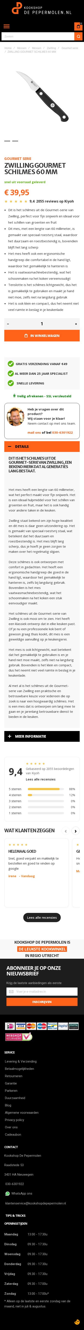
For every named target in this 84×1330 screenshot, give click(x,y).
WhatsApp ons (21, 1193)
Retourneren (13, 1076)
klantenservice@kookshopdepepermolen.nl (35, 1203)
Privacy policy (14, 1120)
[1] (7, 141)
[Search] (78, 36)
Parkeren (11, 1091)
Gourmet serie (70, 48)
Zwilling (51, 48)
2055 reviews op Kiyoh (55, 201)
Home (8, 48)
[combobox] (42, 36)
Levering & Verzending (21, 1061)
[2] (15, 141)
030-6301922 (62, 432)
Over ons (11, 1127)
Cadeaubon (13, 1134)
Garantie (11, 1083)
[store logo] (42, 10)
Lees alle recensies (41, 779)
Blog (8, 1105)
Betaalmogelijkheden (19, 1069)
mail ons (35, 432)
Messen (21, 48)
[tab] (42, 446)
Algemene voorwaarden (22, 1113)
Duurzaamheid (15, 1098)
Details (22, 446)
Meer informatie (30, 736)
